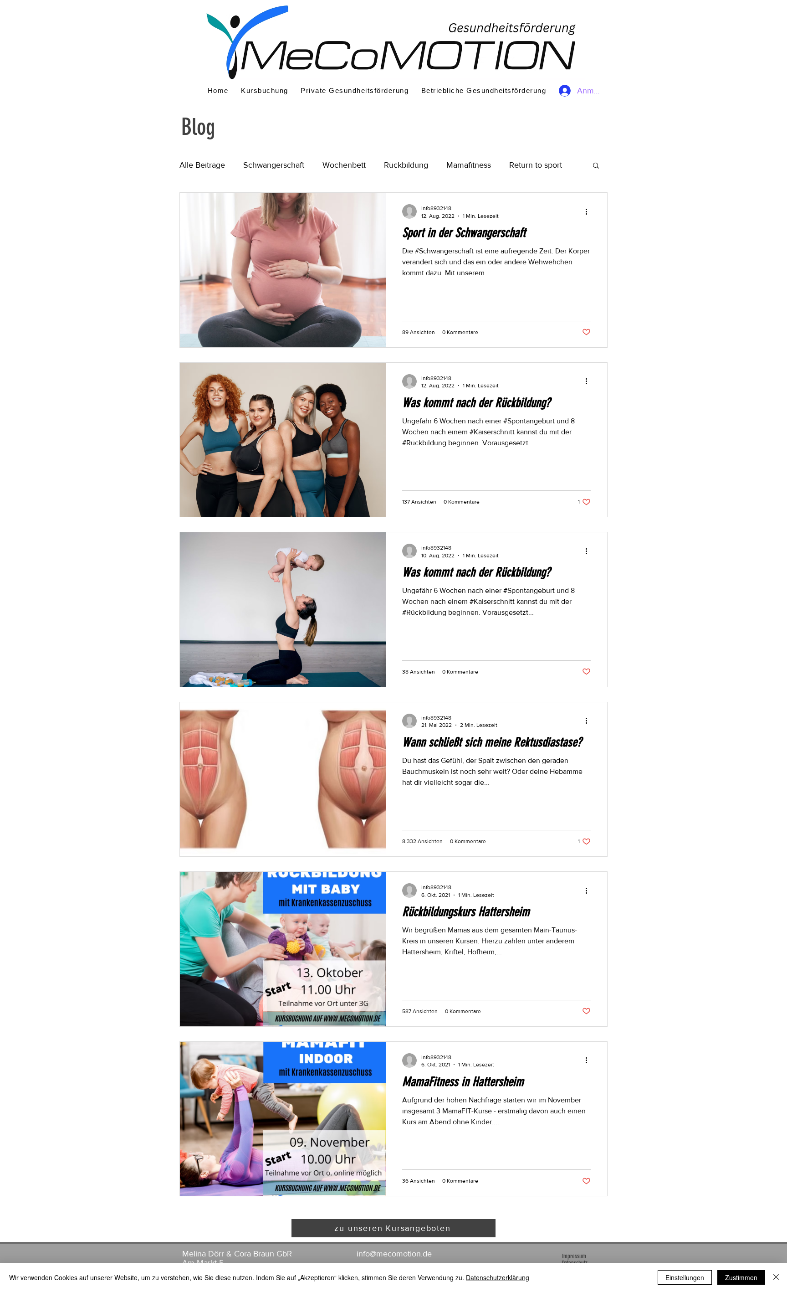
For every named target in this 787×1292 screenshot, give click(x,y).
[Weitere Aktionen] (589, 211)
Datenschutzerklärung (497, 1277)
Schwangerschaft (273, 165)
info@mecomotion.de (394, 1253)
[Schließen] (776, 1277)
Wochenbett (344, 165)
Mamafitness (468, 165)
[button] (596, 166)
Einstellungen (684, 1277)
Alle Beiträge (202, 165)
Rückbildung (406, 165)
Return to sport (535, 165)
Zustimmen (741, 1277)
